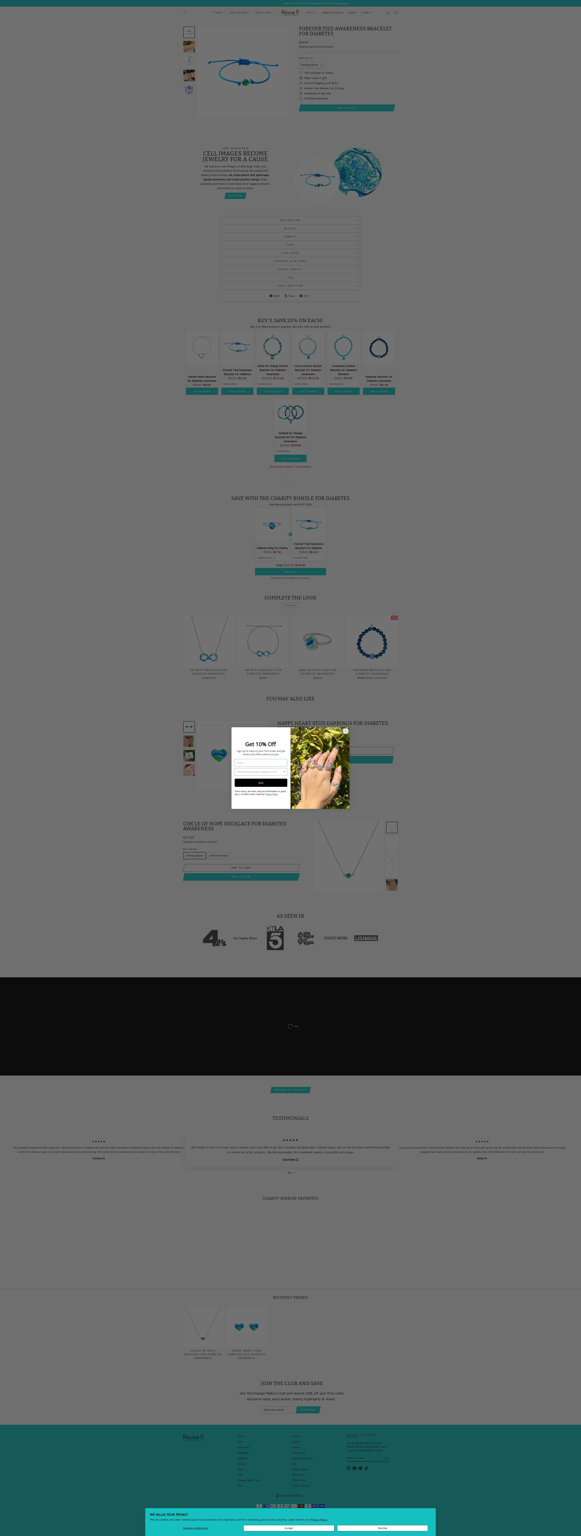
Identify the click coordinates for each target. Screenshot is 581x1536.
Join (261, 783)
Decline (382, 1528)
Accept (289, 1528)
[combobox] (260, 771)
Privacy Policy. (319, 1519)
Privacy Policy (271, 794)
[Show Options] (284, 771)
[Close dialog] (345, 731)
